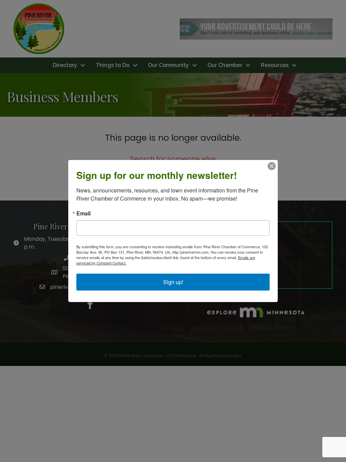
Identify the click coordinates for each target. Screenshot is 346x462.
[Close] (272, 166)
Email (83, 213)
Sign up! (173, 282)
